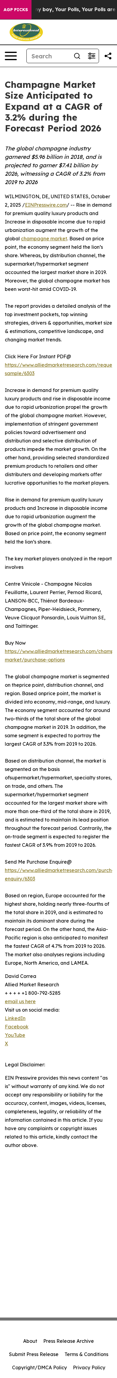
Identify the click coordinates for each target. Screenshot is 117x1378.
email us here (20, 1001)
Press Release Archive (68, 1341)
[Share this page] (108, 56)
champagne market (44, 239)
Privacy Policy (89, 1367)
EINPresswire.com (46, 205)
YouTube (15, 1035)
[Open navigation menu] (11, 56)
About (30, 1341)
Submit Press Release (33, 1354)
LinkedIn (15, 1018)
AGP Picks (16, 9)
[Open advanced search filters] (91, 56)
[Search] (77, 56)
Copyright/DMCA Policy (39, 1367)
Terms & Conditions (86, 1354)
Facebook (16, 1027)
